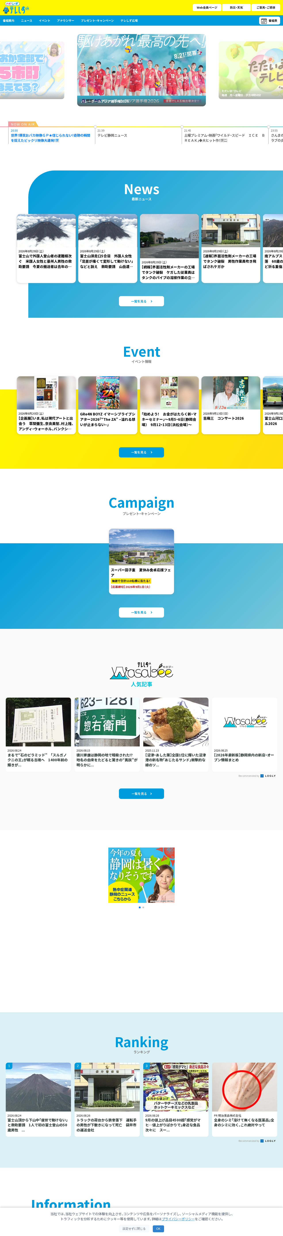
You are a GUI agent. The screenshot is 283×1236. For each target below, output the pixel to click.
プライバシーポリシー (178, 1218)
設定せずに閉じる (134, 1228)
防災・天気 (236, 7)
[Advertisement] (93, 954)
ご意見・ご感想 (265, 7)
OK (158, 1228)
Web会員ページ (207, 7)
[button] (140, 907)
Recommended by (249, 775)
